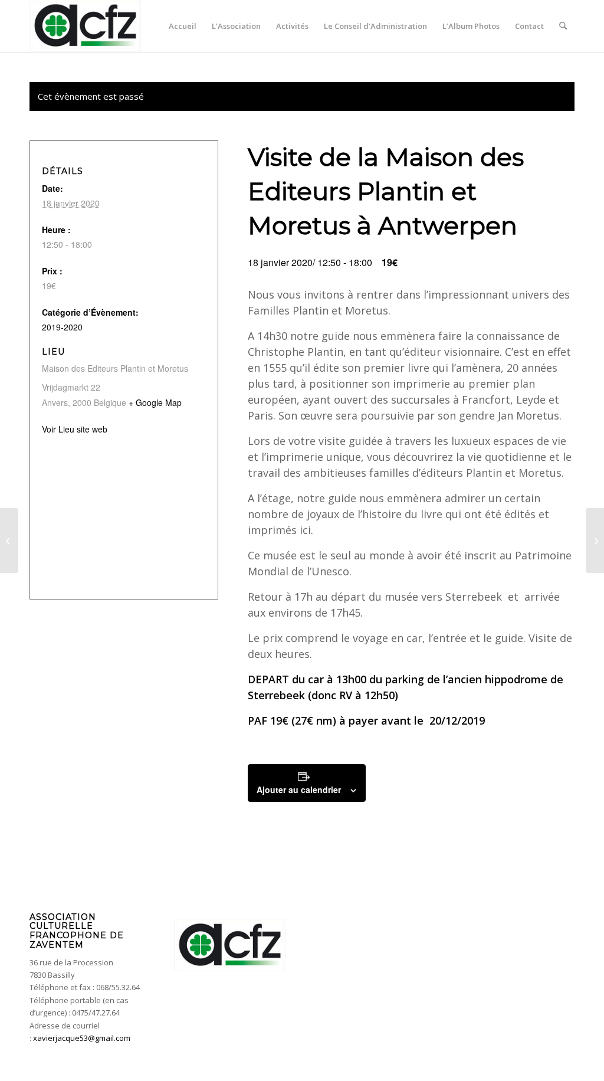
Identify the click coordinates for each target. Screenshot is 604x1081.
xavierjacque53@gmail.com (81, 1038)
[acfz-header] (85, 26)
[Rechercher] (563, 26)
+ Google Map (155, 402)
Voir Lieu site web (74, 429)
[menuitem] (182, 26)
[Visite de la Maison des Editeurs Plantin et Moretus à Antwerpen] (9, 540)
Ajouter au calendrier (299, 789)
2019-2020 (62, 327)
